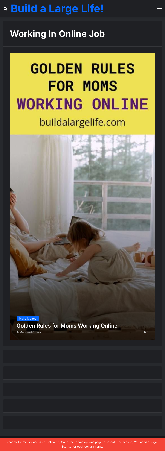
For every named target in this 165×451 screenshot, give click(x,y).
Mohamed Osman (30, 332)
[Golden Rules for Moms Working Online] (82, 196)
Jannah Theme (17, 442)
